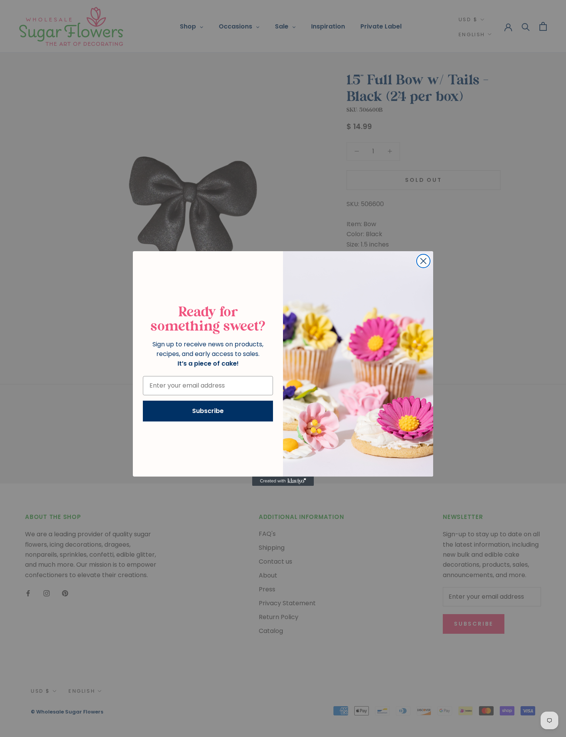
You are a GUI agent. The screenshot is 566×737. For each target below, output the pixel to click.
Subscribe (208, 410)
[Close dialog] (423, 261)
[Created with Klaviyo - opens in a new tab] (283, 481)
